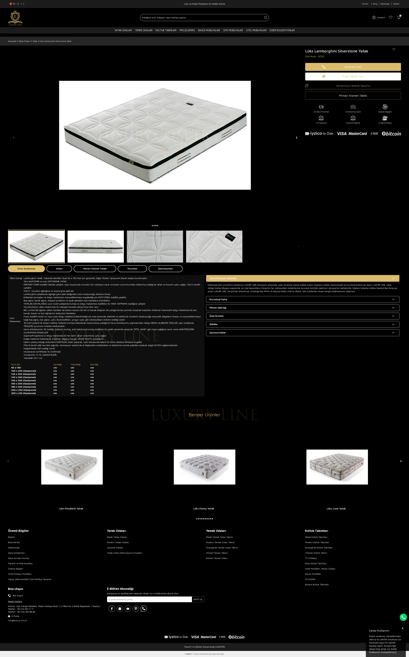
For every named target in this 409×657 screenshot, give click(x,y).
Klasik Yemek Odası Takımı (219, 537)
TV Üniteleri (311, 558)
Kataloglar (385, 4)
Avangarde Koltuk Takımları (319, 547)
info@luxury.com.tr (17, 620)
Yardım (365, 4)
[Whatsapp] (144, 608)
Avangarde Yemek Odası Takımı (222, 547)
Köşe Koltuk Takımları (315, 563)
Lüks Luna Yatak (336, 508)
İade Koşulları (165, 268)
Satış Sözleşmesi (16, 552)
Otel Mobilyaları (256, 30)
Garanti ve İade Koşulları (20, 563)
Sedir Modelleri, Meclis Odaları (320, 568)
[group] (155, 135)
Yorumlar (132, 268)
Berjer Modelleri (313, 574)
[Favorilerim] (390, 17)
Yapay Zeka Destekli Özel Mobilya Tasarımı (29, 579)
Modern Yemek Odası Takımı (220, 542)
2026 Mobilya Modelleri (19, 574)
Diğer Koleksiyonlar (282, 30)
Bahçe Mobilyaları (209, 30)
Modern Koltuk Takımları (317, 542)
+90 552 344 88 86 (26, 612)
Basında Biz (14, 542)
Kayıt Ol (198, 599)
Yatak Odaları (123, 30)
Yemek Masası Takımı (217, 552)
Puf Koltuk (310, 579)
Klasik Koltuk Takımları (316, 537)
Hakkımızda (13, 547)
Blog (375, 4)
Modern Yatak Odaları (118, 542)
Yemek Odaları (143, 30)
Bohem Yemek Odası (216, 558)
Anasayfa (12, 41)
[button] (152, 225)
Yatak (35, 41)
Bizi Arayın (18, 595)
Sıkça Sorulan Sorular (18, 558)
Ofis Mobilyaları (233, 30)
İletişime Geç (353, 67)
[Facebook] (112, 608)
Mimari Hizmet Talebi (95, 268)
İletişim (396, 4)
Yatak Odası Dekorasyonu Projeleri (124, 552)
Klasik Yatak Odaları (117, 537)
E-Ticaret (195, 654)
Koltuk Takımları (166, 30)
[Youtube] (128, 608)
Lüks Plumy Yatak (203, 508)
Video (59, 268)
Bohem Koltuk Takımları (317, 584)
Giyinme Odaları (115, 547)
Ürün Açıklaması (26, 268)
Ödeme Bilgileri (15, 568)
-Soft (187, 654)
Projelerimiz (187, 30)
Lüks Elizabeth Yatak (71, 508)
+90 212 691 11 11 (25, 609)
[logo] (15, 18)
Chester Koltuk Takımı (316, 552)
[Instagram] (120, 608)
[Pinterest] (136, 608)
